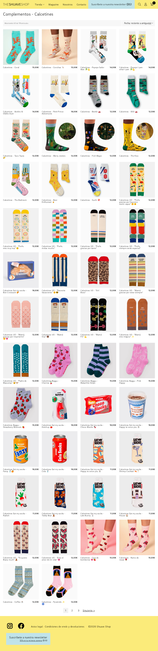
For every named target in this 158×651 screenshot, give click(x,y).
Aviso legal (37, 626)
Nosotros (68, 4)
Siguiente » (89, 610)
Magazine (53, 4)
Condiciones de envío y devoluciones (64, 626)
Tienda (38, 4)
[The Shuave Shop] (16, 4)
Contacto (81, 4)
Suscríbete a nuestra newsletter (109, 4)
